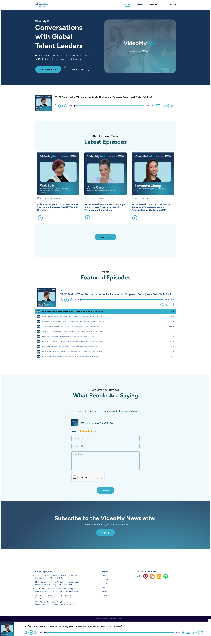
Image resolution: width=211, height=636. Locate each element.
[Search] (164, 5)
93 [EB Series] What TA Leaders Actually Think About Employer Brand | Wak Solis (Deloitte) (58, 207)
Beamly (119, 619)
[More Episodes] (171, 105)
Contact (105, 595)
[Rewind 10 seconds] (56, 106)
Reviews (105, 591)
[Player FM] (145, 578)
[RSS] (159, 578)
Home (127, 5)
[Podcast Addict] (152, 578)
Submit (105, 490)
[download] (163, 105)
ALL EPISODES (48, 69)
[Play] (60, 106)
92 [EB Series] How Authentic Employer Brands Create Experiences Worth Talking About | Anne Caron (105, 207)
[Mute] (153, 105)
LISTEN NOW (76, 69)
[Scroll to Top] (205, 611)
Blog (103, 587)
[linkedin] (174, 5)
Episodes (139, 5)
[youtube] (171, 5)
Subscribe (153, 5)
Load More (105, 237)
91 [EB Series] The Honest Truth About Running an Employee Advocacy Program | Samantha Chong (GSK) (152, 207)
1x (158, 105)
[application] (114, 106)
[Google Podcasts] (138, 578)
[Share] (167, 105)
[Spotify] (165, 578)
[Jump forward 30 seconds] (65, 106)
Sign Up (105, 532)
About (104, 583)
